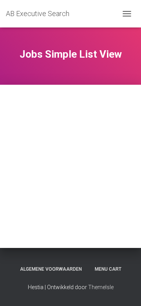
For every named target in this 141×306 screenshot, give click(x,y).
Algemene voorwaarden (51, 269)
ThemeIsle (101, 287)
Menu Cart (108, 269)
